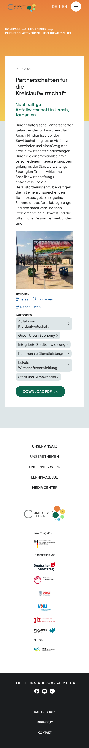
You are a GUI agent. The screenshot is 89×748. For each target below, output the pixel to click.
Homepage (12, 29)
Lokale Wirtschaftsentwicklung (37, 365)
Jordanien (45, 299)
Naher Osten (30, 307)
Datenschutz (44, 712)
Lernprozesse (44, 477)
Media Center (37, 29)
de (54, 6)
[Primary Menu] (76, 6)
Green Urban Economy (36, 335)
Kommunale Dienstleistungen (42, 353)
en (64, 6)
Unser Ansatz (44, 446)
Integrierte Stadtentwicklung (41, 344)
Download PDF (37, 391)
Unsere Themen (44, 456)
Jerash (25, 299)
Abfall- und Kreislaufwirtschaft (33, 324)
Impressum (44, 722)
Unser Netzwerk (44, 467)
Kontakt (44, 732)
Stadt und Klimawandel (37, 376)
